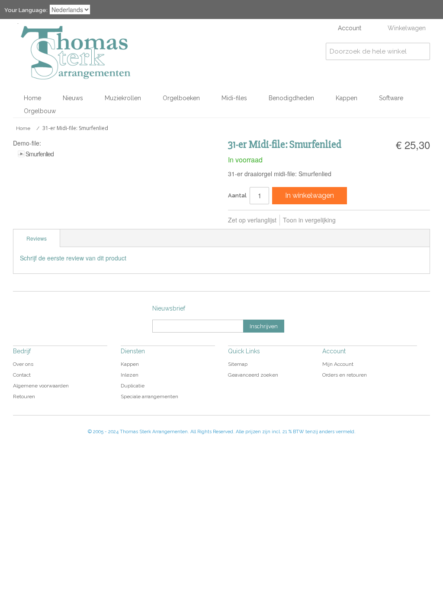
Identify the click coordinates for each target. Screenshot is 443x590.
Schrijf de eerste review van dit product (73, 258)
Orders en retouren (344, 375)
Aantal (237, 195)
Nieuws (73, 98)
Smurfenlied (40, 153)
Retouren (24, 396)
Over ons (23, 364)
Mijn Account (337, 364)
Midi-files (234, 98)
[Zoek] (421, 51)
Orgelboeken (181, 98)
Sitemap (237, 364)
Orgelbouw (40, 111)
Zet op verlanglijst (252, 220)
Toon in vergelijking (309, 220)
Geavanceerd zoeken (253, 375)
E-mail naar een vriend (354, 220)
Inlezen (129, 375)
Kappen (346, 98)
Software (391, 98)
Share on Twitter (388, 220)
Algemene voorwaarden (41, 386)
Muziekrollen (123, 98)
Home (32, 98)
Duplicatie (132, 386)
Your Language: (26, 10)
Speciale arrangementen (149, 396)
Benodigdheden (291, 98)
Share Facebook (371, 220)
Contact (22, 375)
